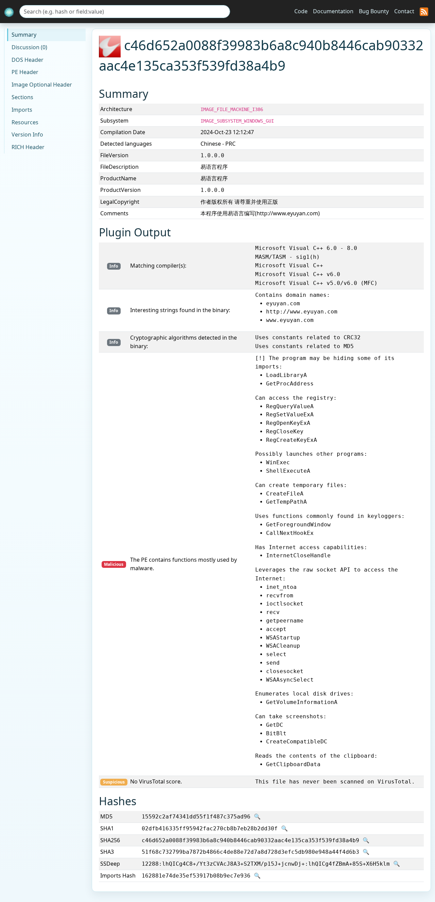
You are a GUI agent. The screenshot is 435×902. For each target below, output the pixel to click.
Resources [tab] (25, 122)
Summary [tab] (24, 34)
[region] (261, 149)
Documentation (333, 11)
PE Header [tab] (25, 72)
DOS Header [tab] (28, 60)
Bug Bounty (374, 11)
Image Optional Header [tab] (42, 84)
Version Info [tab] (27, 134)
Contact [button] (404, 11)
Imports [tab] (22, 109)
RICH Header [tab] (28, 147)
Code (301, 11)
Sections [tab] (22, 97)
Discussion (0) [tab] (29, 47)
